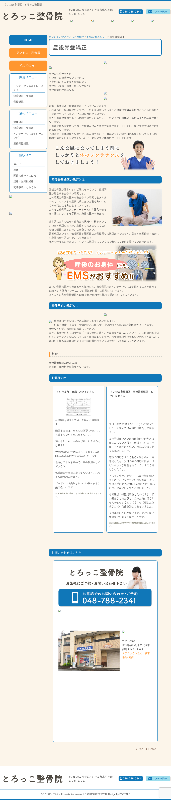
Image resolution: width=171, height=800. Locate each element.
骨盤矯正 (19, 101)
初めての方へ (28, 65)
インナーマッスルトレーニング (29, 87)
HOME (28, 40)
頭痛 (16, 169)
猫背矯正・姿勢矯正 (25, 95)
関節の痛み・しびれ (25, 175)
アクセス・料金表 (28, 52)
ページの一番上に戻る (145, 749)
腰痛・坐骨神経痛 (24, 181)
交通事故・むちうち (25, 187)
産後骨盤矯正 (21, 143)
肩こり (17, 163)
